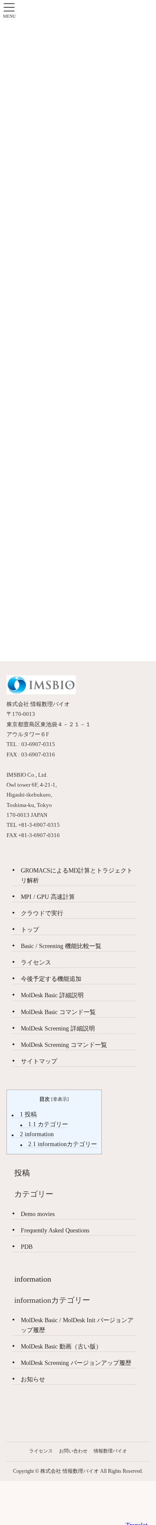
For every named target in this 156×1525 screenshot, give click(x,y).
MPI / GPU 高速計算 (48, 897)
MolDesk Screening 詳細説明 (58, 1028)
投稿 (28, 1114)
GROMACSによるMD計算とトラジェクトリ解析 (77, 875)
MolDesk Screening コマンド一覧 (64, 1045)
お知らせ (33, 1379)
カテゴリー (48, 1124)
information (37, 1134)
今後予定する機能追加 (51, 979)
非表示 (60, 1099)
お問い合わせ (73, 1450)
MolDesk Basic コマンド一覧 (58, 1012)
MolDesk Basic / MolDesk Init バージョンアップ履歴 (77, 1325)
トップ (30, 929)
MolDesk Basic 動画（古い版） (61, 1346)
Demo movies (38, 1214)
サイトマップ (39, 1061)
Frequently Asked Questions (55, 1230)
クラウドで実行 (42, 913)
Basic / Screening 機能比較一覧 (61, 946)
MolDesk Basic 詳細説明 (52, 995)
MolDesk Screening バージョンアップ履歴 (76, 1363)
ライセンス (36, 962)
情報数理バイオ (110, 1450)
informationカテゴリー (62, 1144)
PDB (26, 1247)
